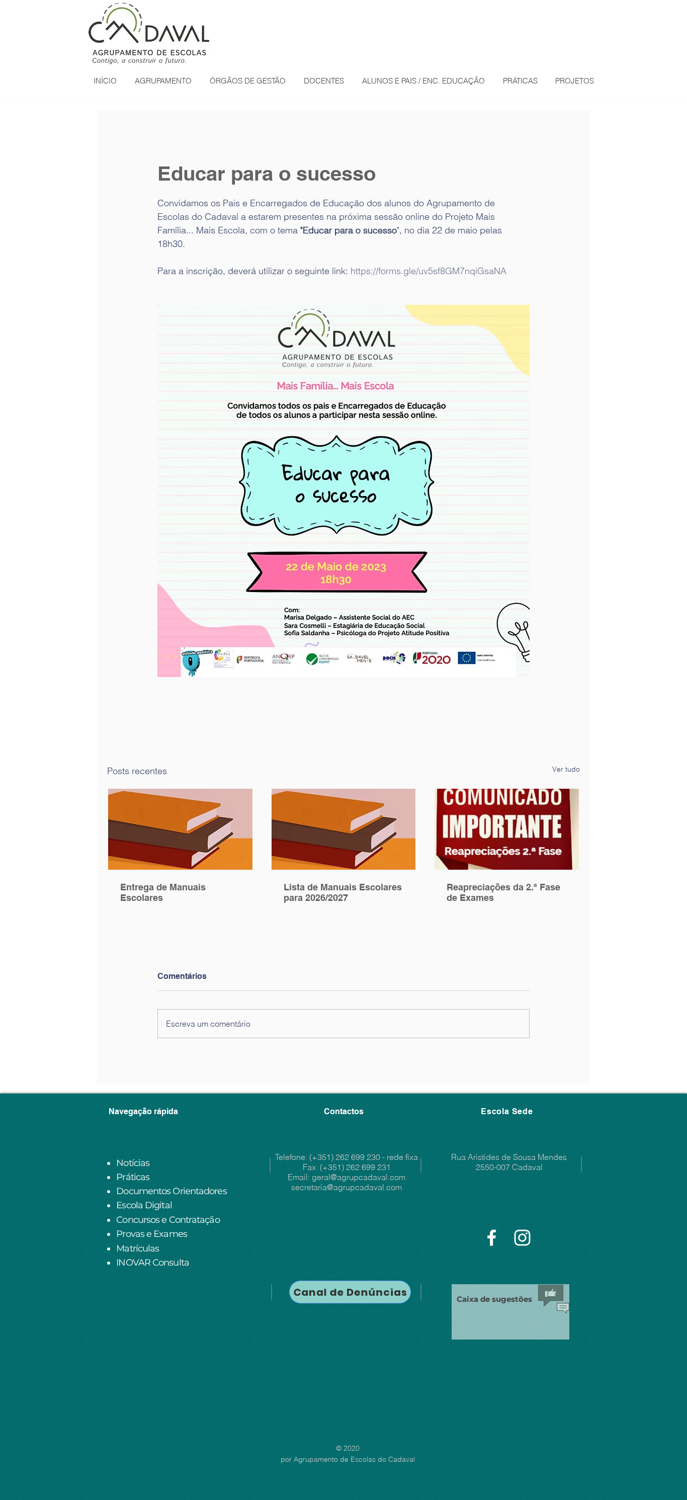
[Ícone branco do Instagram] (522, 1237)
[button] (162, 81)
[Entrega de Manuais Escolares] (180, 829)
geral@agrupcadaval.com (358, 1177)
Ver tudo (566, 769)
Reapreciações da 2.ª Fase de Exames (503, 892)
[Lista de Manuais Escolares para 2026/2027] (344, 829)
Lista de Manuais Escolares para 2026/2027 (343, 892)
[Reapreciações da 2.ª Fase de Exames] (507, 829)
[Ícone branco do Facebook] (491, 1237)
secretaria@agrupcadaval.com (346, 1187)
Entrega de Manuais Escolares (163, 892)
